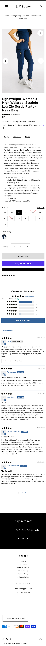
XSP (4, 213)
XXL (4, 224)
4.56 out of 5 (29, 296)
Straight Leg (16, 16)
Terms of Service (23, 568)
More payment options (23, 269)
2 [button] (22, 493)
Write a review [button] (23, 320)
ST (33, 213)
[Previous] (5, 61)
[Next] (41, 61)
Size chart (40, 207)
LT (33, 219)
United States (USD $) (15, 618)
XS (12, 213)
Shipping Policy (23, 577)
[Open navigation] (6, 6)
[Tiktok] (27, 539)
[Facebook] (18, 539)
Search (23, 561)
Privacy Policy (23, 571)
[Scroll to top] (40, 639)
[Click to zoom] (40, 33)
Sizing (27, 137)
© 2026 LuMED (7, 643)
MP (40, 213)
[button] (7, 115)
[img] (6, 338)
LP (19, 219)
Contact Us (23, 564)
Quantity (5, 247)
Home (6, 16)
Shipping (15, 121)
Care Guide (17, 137)
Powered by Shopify (21, 643)
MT (12, 219)
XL (40, 219)
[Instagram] (23, 539)
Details (6, 137)
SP (19, 213)
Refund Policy (23, 574)
